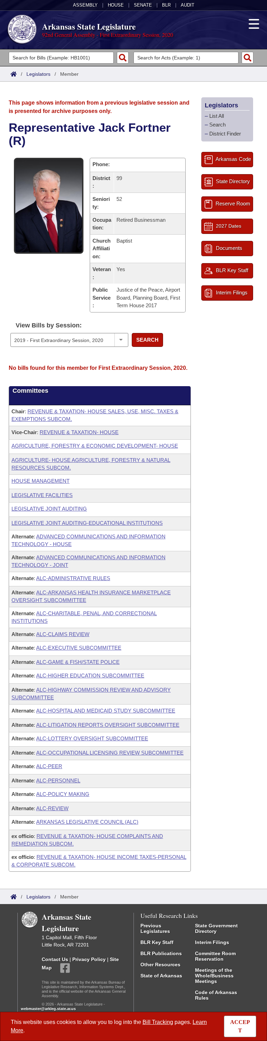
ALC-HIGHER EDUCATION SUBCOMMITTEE (90, 675)
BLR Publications (161, 953)
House (116, 5)
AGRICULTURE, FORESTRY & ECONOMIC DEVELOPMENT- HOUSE (94, 446)
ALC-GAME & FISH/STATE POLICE (78, 662)
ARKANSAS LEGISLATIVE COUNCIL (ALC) (87, 822)
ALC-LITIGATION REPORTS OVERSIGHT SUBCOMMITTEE (107, 725)
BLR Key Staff (156, 942)
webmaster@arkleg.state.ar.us (48, 1009)
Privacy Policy (89, 959)
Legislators (38, 74)
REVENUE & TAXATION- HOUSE (79, 432)
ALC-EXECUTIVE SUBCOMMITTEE (78, 648)
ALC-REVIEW (52, 808)
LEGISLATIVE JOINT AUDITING (49, 509)
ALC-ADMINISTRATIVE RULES (73, 578)
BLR (166, 5)
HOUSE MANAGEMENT (40, 481)
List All (216, 116)
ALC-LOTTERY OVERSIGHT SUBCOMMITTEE (92, 738)
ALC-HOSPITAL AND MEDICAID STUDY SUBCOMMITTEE (105, 711)
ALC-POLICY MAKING (62, 794)
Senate (143, 5)
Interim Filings (212, 942)
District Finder (225, 134)
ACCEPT (240, 1026)
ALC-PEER (49, 766)
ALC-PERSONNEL (58, 780)
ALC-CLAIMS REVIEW (62, 634)
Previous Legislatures (155, 928)
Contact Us (55, 959)
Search (147, 340)
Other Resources (160, 964)
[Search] (123, 58)
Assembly (85, 5)
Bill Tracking (158, 1022)
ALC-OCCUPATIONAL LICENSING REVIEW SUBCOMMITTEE (110, 753)
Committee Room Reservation (215, 956)
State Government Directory (216, 928)
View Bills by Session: (49, 325)
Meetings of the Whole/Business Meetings (214, 975)
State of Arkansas (161, 975)
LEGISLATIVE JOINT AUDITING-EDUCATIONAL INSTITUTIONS (87, 523)
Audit (187, 5)
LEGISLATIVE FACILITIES (42, 495)
